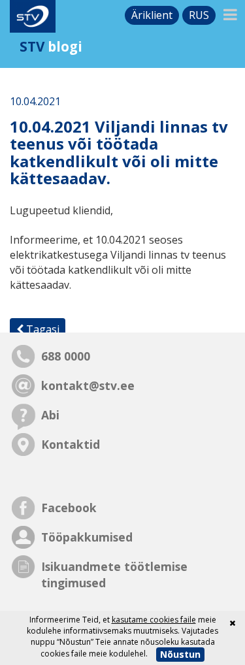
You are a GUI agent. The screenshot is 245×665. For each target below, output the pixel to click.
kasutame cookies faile (154, 619)
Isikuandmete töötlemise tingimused (114, 575)
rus (199, 15)
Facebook (69, 507)
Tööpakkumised (87, 537)
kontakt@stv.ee (88, 385)
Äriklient (151, 15)
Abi (50, 415)
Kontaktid (70, 444)
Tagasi (41, 329)
